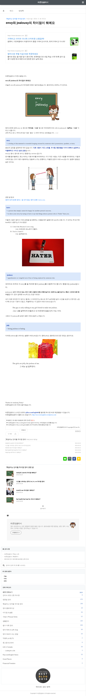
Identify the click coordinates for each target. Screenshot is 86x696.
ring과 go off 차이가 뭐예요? (13, 452)
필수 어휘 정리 (43, 625)
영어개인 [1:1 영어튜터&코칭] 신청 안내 (16, 559)
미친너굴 (29, 19)
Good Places (43, 659)
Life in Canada (43, 647)
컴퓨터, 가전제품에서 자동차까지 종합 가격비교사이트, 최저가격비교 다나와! (36, 41)
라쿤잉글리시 (43, 2)
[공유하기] (15, 434)
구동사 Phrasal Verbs (43, 617)
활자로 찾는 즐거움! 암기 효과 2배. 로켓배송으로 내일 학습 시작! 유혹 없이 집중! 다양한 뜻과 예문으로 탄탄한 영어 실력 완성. (36, 58)
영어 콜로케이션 (43, 608)
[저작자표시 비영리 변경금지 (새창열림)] (78, 431)
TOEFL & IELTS (43, 638)
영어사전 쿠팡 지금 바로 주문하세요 (23, 54)
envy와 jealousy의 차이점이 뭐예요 (30, 22)
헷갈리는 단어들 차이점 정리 (15, 19)
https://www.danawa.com (16, 35)
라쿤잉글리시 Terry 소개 (11, 554)
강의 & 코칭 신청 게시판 (43, 595)
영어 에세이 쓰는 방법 (43, 634)
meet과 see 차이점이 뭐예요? (13, 448)
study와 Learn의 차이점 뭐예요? (14, 443)
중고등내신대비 (43, 643)
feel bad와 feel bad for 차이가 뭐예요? (16, 450)
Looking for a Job (44, 650)
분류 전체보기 (8, 592)
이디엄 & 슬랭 (43, 612)
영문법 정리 (43, 599)
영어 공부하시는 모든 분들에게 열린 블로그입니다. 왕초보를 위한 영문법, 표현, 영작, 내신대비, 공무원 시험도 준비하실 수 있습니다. (39, 527)
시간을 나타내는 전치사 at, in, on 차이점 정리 (18, 445)
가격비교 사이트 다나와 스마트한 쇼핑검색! (26, 39)
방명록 (21, 11)
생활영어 (43, 621)
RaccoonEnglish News (43, 655)
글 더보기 (43, 508)
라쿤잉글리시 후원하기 (11, 556)
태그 (11, 11)
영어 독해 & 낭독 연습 (43, 630)
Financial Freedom (43, 663)
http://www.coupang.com (16, 51)
